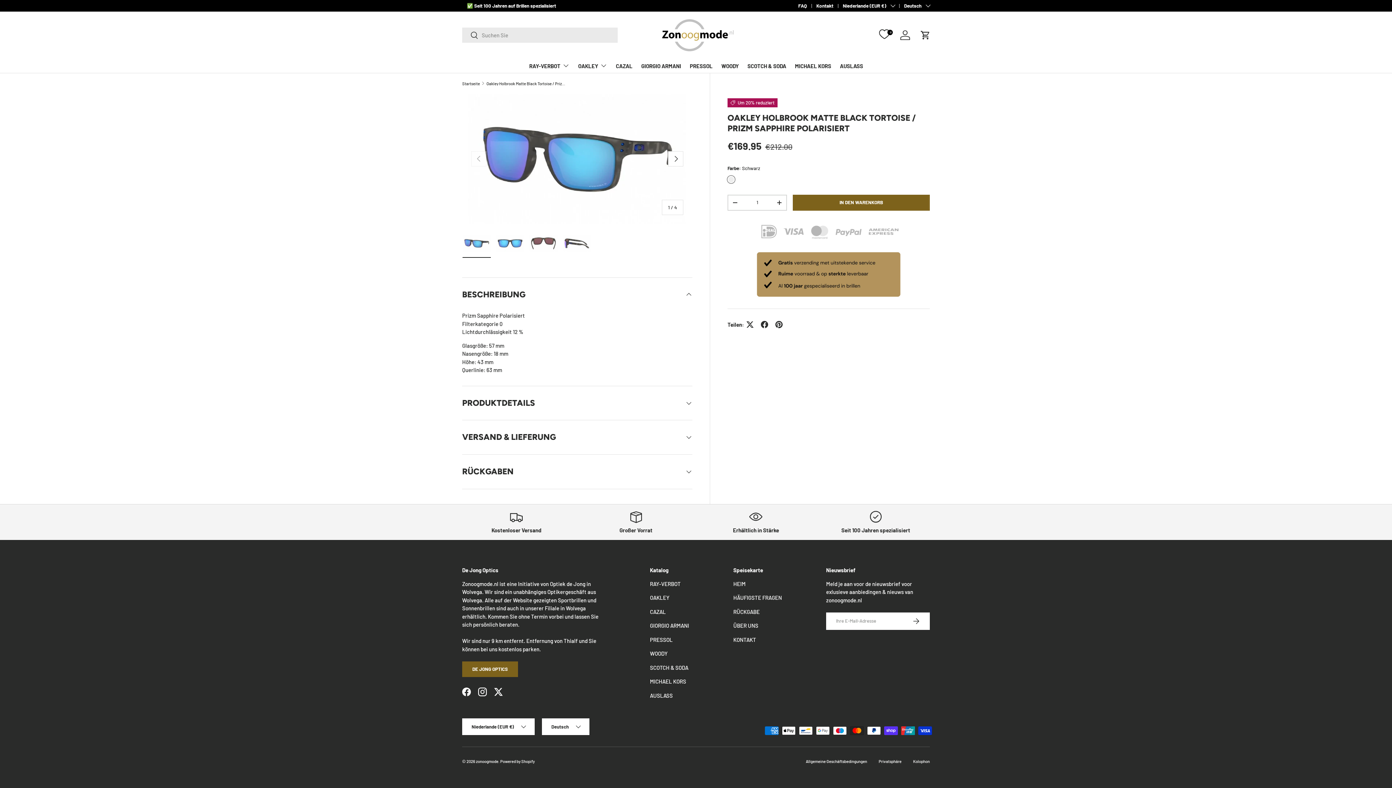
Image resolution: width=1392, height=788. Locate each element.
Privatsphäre (890, 761)
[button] (925, 35)
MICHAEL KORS (813, 66)
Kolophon (921, 761)
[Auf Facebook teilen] (764, 324)
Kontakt (824, 6)
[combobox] (540, 35)
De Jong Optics (490, 669)
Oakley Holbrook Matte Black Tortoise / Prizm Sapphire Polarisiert (527, 84)
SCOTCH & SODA (766, 66)
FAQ (802, 6)
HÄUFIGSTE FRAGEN (757, 597)
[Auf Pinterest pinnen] (779, 324)
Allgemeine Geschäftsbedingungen (836, 761)
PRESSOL (701, 66)
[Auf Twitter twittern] (750, 324)
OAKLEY (588, 66)
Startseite (471, 84)
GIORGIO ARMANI (661, 66)
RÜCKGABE (746, 611)
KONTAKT (744, 639)
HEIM (739, 584)
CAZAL (624, 66)
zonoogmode (487, 761)
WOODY (730, 66)
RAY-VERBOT (544, 66)
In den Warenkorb (861, 202)
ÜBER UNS (745, 625)
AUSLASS (851, 66)
